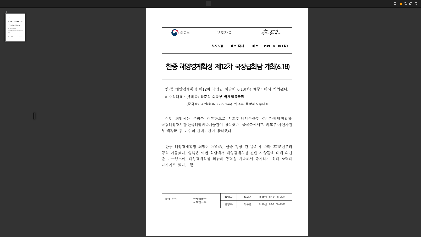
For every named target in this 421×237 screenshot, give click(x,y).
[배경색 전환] (410, 3)
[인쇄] (394, 3)
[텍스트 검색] (405, 3)
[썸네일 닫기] (400, 3)
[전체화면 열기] (416, 3)
